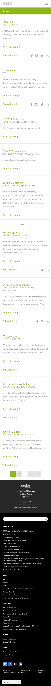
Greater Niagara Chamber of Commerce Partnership (22, 564)
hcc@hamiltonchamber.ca (28, 508)
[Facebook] (10, 664)
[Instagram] (15, 664)
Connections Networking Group (15, 629)
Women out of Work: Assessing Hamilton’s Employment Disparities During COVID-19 (23, 560)
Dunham (40, 672)
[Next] (38, 474)
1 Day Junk (7, 22)
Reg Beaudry (22, 672)
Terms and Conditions (11, 652)
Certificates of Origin (10, 595)
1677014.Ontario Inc (13, 119)
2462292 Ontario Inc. (14, 151)
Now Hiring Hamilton (11, 556)
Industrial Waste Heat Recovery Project (17, 552)
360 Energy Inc (10, 232)
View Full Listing (10, 47)
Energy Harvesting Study (12, 546)
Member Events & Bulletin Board (15, 614)
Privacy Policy (8, 655)
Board (5, 583)
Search (45, 519)
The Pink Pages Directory (12, 570)
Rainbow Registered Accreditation (15, 567)
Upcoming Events (9, 639)
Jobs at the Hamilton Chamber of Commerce (19, 589)
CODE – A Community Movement (15, 540)
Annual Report (8, 592)
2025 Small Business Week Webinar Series (18, 531)
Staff (4, 586)
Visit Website (8, 55)
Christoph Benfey (9, 672)
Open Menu (46, 3)
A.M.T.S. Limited (11, 432)
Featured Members (10, 620)
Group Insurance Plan (11, 617)
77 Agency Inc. (10, 336)
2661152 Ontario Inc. (13, 183)
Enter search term (25, 519)
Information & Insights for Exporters (16, 598)
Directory (7, 11)
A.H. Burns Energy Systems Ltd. (19, 384)
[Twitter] (5, 664)
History (5, 580)
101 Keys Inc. (9, 70)
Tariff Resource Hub (10, 534)
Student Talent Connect (11, 537)
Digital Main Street (9, 543)
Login (5, 658)
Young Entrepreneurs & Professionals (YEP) (18, 626)
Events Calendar (9, 642)
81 (31, 474)
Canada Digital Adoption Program (15, 549)
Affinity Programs (9, 608)
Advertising (7, 623)
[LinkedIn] (20, 664)
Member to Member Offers (13, 611)
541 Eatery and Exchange (16, 285)
